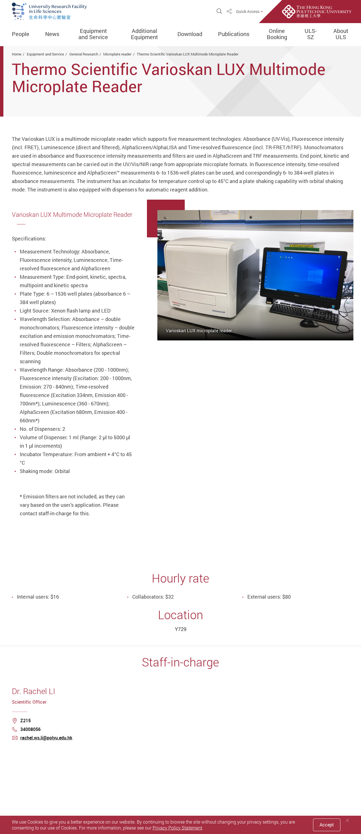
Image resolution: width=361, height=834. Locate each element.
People (20, 34)
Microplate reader (117, 54)
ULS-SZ (310, 34)
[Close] (347, 820)
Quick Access (247, 11)
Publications (233, 34)
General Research (83, 54)
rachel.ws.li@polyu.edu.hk (46, 738)
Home (16, 54)
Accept (327, 825)
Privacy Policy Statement (177, 828)
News (52, 34)
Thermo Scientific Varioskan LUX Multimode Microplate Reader (187, 54)
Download (189, 34)
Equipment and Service (93, 34)
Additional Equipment (144, 34)
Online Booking (277, 34)
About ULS (340, 34)
